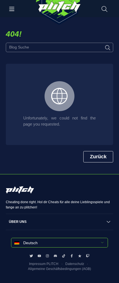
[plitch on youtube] (39, 255)
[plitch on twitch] (87, 255)
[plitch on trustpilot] (79, 255)
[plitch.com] (20, 193)
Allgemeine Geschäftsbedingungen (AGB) (59, 269)
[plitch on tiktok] (63, 255)
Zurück (98, 156)
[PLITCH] (59, 12)
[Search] (104, 8)
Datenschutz (74, 264)
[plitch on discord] (55, 255)
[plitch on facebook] (71, 255)
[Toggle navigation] (11, 8)
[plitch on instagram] (47, 255)
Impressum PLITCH (43, 264)
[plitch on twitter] (31, 255)
